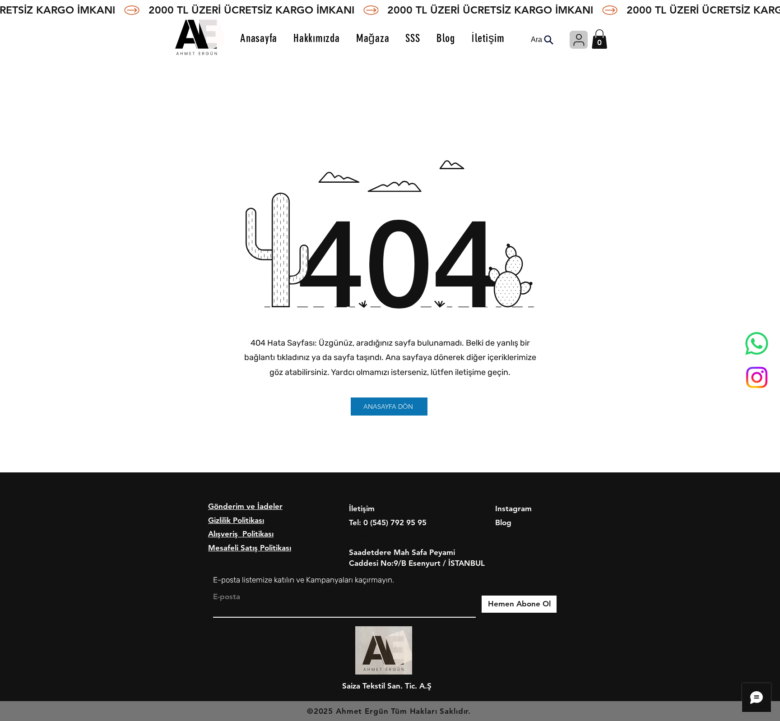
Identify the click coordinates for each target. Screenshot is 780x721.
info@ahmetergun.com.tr (394, 536)
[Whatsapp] (757, 343)
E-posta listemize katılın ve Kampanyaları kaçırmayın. (303, 579)
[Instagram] (757, 377)
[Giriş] (579, 40)
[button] (599, 39)
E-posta (226, 597)
